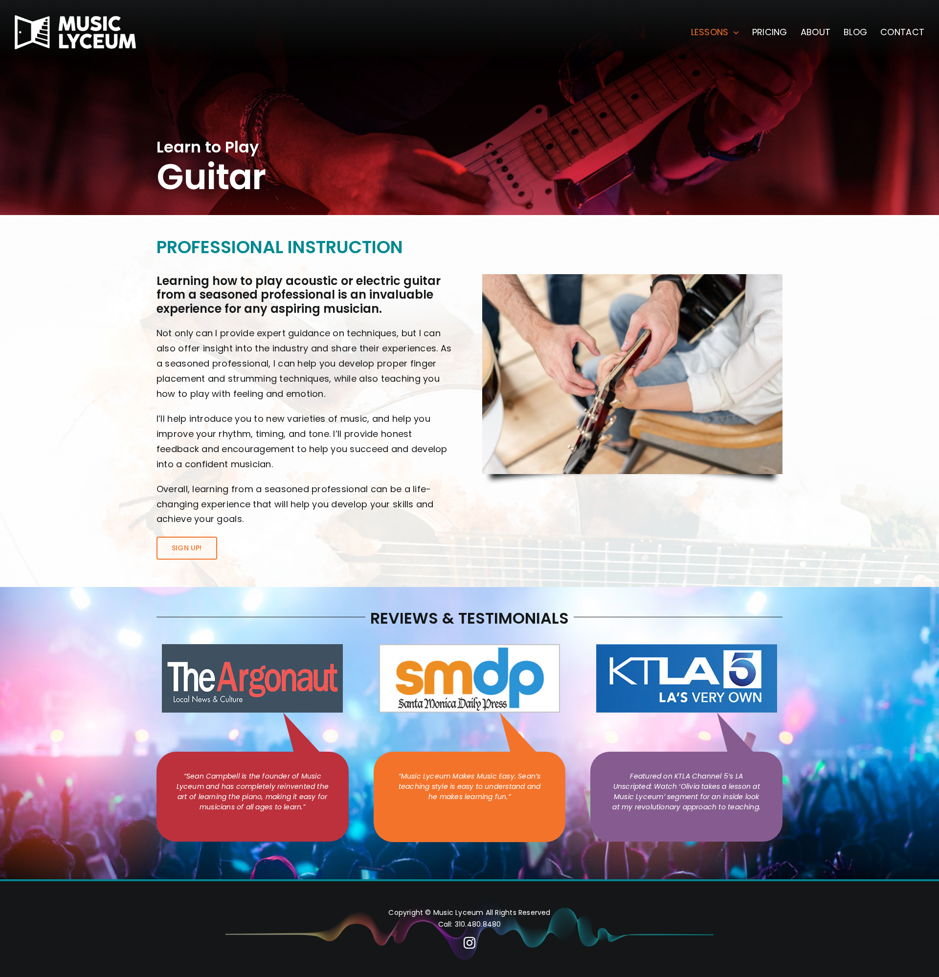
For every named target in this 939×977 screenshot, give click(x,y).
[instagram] (469, 943)
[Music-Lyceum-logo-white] (75, 19)
